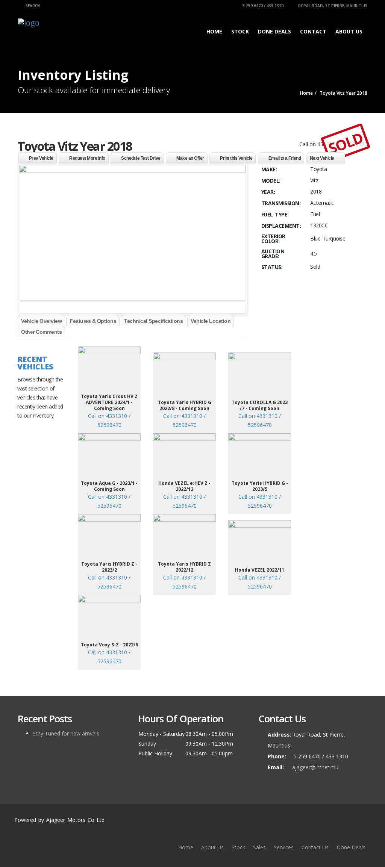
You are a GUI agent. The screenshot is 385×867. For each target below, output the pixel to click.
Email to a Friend (284, 158)
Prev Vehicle (41, 158)
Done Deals (274, 31)
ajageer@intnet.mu (315, 767)
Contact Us (315, 847)
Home (214, 31)
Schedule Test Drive (141, 158)
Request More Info (87, 158)
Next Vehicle (322, 158)
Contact (313, 31)
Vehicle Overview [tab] (41, 321)
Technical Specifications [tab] (153, 321)
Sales (259, 847)
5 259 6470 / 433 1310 (262, 5)
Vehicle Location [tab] (210, 321)
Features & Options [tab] (93, 321)
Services (284, 847)
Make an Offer (190, 158)
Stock (240, 31)
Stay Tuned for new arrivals (66, 733)
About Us (348, 31)
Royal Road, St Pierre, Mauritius (332, 5)
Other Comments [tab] (41, 332)
